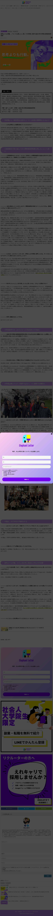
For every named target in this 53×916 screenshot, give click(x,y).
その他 (5, 475)
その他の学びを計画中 (8, 474)
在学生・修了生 (7, 473)
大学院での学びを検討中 (9, 471)
